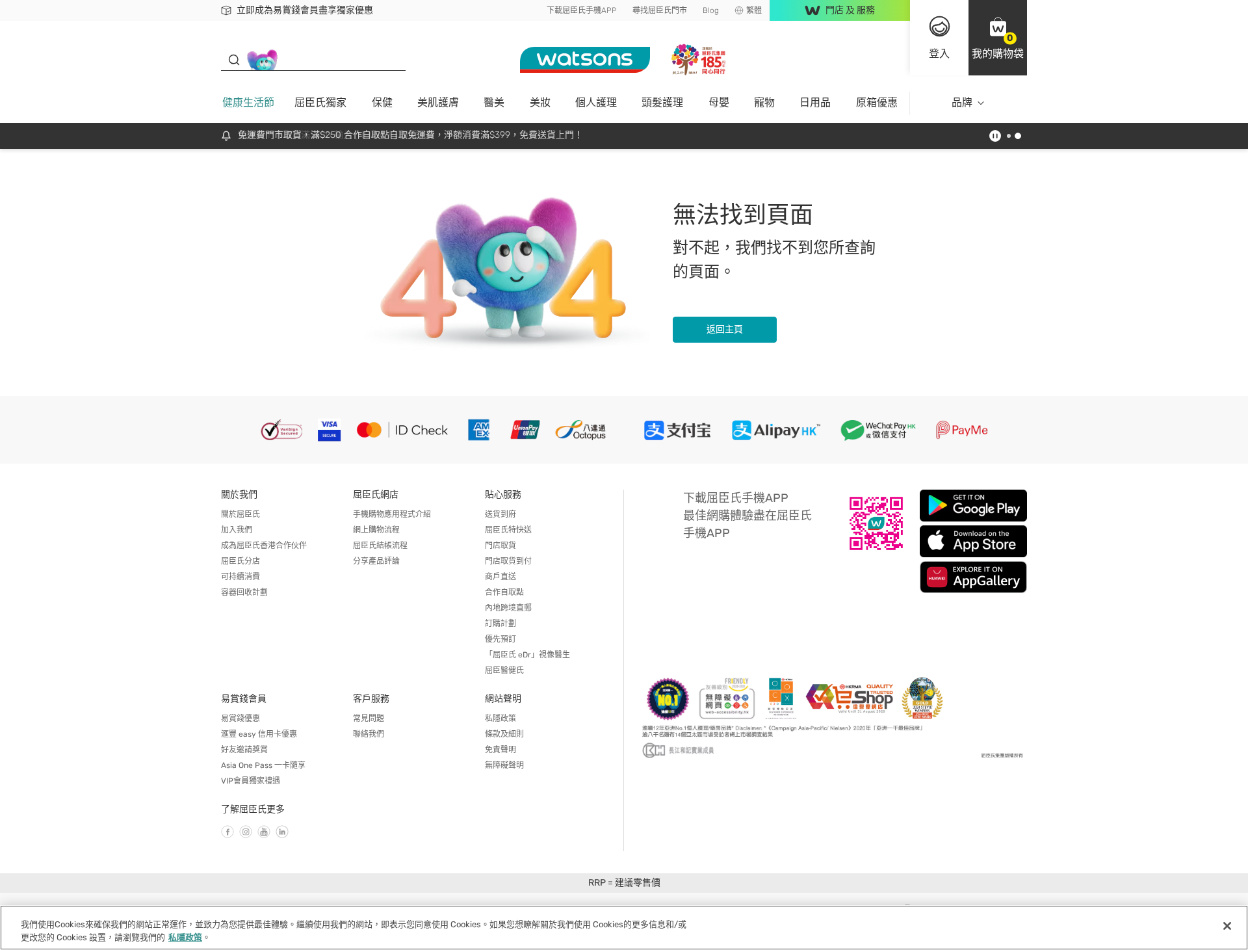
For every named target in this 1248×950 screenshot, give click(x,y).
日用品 (815, 102)
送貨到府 (500, 514)
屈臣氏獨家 (320, 102)
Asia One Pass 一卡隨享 (263, 765)
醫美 (494, 102)
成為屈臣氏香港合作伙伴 (264, 545)
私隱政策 (500, 718)
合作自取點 (504, 592)
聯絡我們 (368, 734)
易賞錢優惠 (240, 718)
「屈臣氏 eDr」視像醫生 (527, 654)
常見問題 (368, 718)
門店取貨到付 (508, 561)
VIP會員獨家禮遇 (250, 780)
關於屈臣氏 (240, 514)
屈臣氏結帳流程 (380, 545)
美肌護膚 (438, 102)
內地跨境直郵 (508, 608)
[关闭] (1227, 926)
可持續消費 (240, 576)
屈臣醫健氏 (504, 670)
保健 (382, 102)
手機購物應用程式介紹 (392, 514)
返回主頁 (725, 329)
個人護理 (596, 102)
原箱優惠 (877, 102)
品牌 (962, 102)
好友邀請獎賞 (244, 749)
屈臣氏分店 (240, 561)
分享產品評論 (376, 561)
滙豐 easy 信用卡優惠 (259, 734)
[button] (997, 37)
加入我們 (236, 529)
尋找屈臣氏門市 (659, 10)
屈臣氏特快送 (508, 529)
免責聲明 (500, 749)
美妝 (540, 102)
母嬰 (718, 102)
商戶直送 (500, 576)
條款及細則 (504, 734)
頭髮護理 (662, 102)
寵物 (764, 102)
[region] (624, 927)
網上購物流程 (376, 529)
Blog (711, 10)
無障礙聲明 (504, 765)
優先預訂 (500, 639)
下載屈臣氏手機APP (582, 10)
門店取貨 (500, 545)
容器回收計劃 (244, 592)
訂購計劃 (500, 623)
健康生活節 (248, 102)
